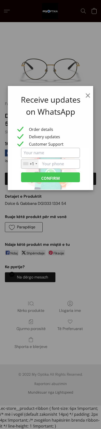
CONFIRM (50, 178)
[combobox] (29, 163)
